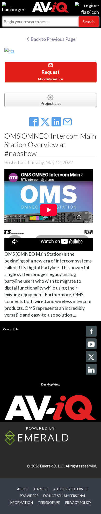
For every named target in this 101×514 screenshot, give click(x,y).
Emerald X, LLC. (52, 466)
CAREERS (41, 489)
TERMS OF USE (49, 502)
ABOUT (23, 489)
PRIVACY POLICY (78, 502)
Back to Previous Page (53, 39)
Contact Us (10, 329)
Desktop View (50, 384)
